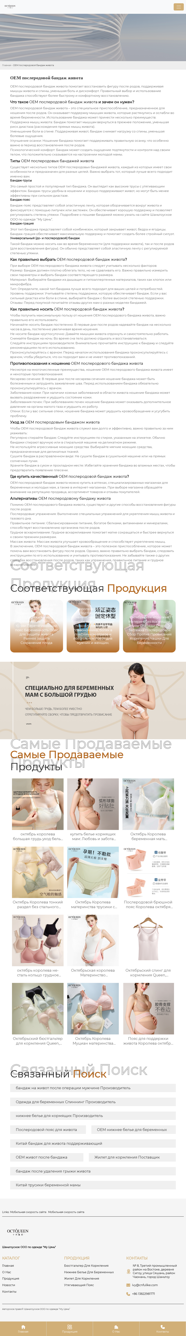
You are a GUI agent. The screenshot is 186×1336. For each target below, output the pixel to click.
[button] (168, 625)
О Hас (116, 1329)
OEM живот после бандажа (41, 1157)
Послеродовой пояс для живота (46, 1130)
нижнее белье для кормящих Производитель (59, 1116)
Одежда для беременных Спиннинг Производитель (66, 1102)
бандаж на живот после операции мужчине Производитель (73, 1088)
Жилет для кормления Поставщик (127, 1157)
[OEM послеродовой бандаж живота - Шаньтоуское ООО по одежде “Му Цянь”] (10, 6)
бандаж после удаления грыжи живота (53, 1171)
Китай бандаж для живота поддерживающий (59, 1143)
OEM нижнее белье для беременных (132, 1130)
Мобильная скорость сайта (28, 1212)
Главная (6, 65)
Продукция (69, 1329)
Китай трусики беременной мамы (48, 1185)
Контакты (162, 1329)
